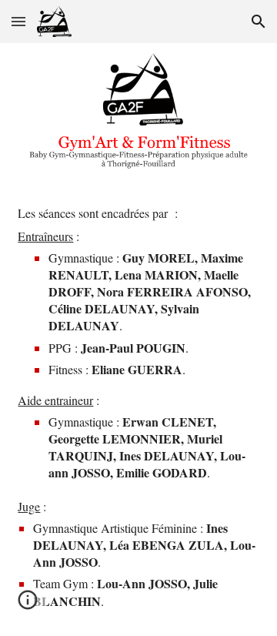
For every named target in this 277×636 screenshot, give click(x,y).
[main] (138, 414)
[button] (18, 21)
